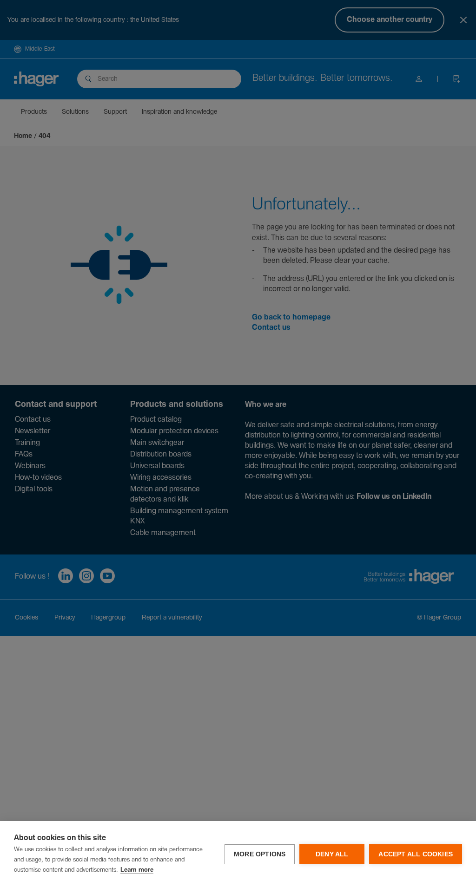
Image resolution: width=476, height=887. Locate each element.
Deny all (332, 854)
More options (259, 854)
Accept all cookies (415, 854)
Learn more (136, 870)
